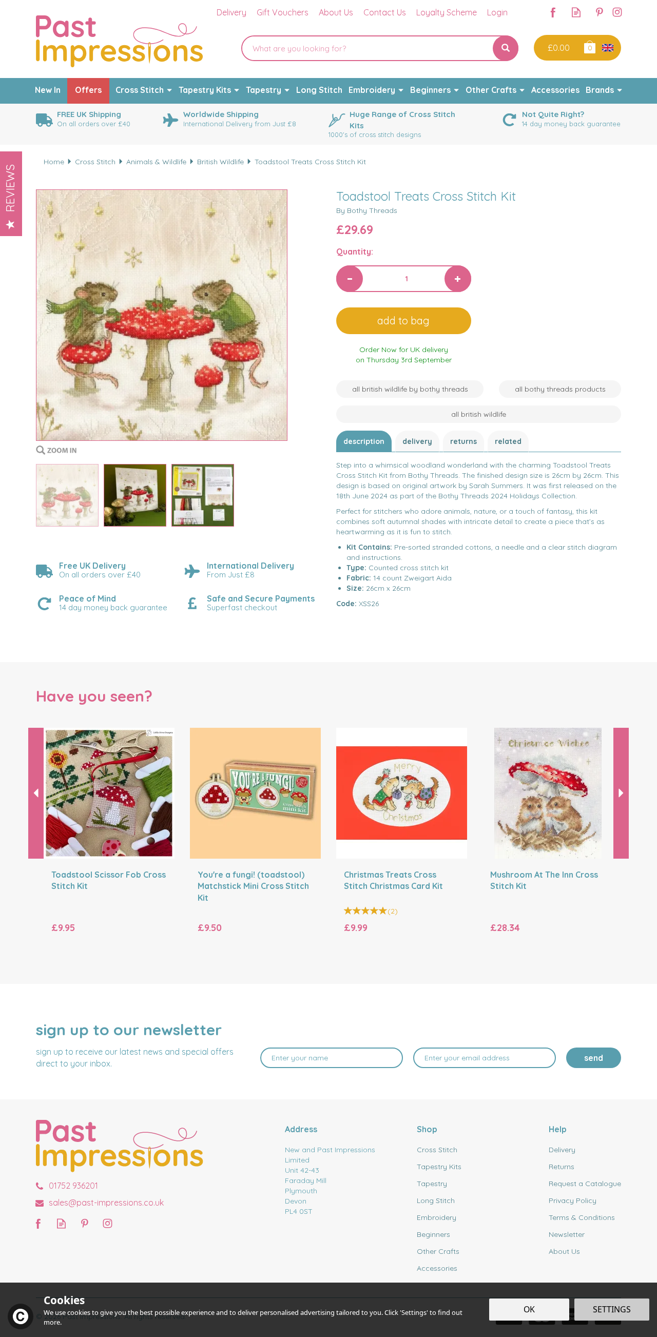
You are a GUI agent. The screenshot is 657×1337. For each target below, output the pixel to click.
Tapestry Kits (439, 1166)
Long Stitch (436, 1200)
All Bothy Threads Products (560, 389)
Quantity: (354, 251)
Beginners (433, 1234)
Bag (589, 46)
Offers (88, 90)
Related (508, 441)
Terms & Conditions (582, 1217)
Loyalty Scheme (446, 12)
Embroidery (436, 1217)
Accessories (437, 1268)
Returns (463, 441)
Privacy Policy (572, 1200)
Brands (600, 90)
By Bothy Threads (366, 210)
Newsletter (567, 1234)
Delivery (417, 441)
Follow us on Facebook (553, 12)
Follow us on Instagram (617, 12)
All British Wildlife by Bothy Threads (410, 389)
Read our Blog (576, 12)
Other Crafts (438, 1251)
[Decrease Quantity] (349, 278)
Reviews (10, 188)
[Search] (505, 48)
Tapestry (432, 1183)
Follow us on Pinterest (599, 12)
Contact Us (384, 12)
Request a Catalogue (585, 1183)
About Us (564, 1251)
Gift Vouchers (282, 12)
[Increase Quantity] (458, 278)
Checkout (558, 48)
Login (497, 12)
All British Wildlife (478, 414)
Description (363, 441)
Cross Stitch (437, 1149)
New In (48, 90)
